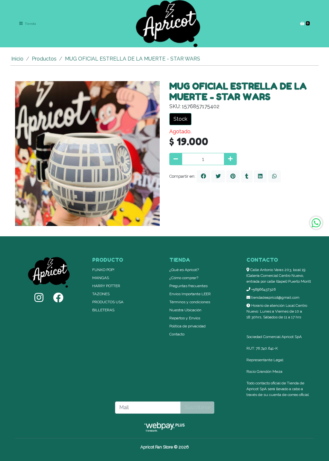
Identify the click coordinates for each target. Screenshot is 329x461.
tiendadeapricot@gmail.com (274, 297)
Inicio (17, 59)
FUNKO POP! (103, 270)
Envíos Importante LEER (190, 294)
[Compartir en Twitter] (218, 176)
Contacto (176, 334)
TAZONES (101, 294)
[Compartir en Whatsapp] (274, 176)
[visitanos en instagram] (39, 298)
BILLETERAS (103, 310)
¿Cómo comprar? (183, 278)
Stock (180, 119)
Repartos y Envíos (184, 318)
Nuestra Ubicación (185, 310)
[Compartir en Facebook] (203, 176)
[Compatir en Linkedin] (260, 176)
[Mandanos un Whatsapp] (316, 222)
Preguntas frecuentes (188, 286)
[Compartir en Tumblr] (247, 176)
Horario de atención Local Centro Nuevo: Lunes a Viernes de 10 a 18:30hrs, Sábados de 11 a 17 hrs (276, 311)
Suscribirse (197, 407)
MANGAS (100, 278)
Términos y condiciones (189, 302)
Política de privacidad (187, 326)
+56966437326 (263, 289)
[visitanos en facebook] (58, 298)
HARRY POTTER (106, 286)
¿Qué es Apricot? (184, 270)
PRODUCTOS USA (107, 302)
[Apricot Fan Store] (168, 23)
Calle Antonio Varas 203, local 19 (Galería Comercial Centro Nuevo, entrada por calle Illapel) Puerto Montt (278, 276)
